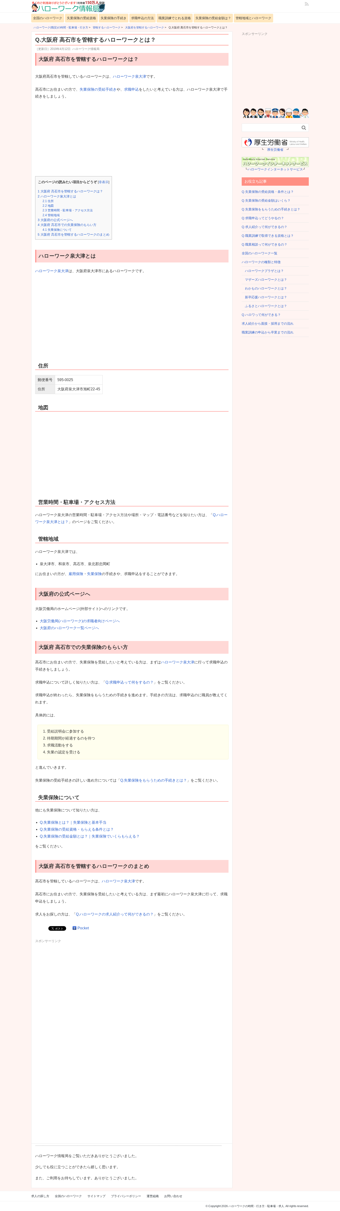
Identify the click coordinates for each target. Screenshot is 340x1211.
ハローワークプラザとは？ (263, 271)
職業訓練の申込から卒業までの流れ (268, 332)
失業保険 (94, 574)
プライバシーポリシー (126, 1196)
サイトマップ (96, 1196)
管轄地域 (51, 215)
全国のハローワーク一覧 (259, 253)
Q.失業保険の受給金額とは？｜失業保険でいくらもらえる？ (90, 836)
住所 (48, 201)
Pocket (83, 928)
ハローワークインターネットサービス (275, 169)
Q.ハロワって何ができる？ (261, 315)
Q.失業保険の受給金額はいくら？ (266, 200)
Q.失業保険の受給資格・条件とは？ (268, 192)
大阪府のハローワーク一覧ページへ (69, 628)
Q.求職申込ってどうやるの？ (263, 218)
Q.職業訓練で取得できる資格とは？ (268, 235)
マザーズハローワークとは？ (264, 279)
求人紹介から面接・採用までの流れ (268, 323)
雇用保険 (75, 574)
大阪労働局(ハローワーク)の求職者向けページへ (80, 621)
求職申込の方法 (142, 18)
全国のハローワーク (47, 18)
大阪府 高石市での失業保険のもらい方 (67, 225)
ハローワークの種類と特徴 (261, 262)
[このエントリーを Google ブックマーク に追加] (74, 928)
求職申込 (131, 89)
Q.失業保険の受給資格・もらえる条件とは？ (77, 829)
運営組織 (153, 1196)
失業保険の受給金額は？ (213, 18)
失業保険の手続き (114, 18)
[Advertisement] (132, 138)
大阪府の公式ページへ (55, 220)
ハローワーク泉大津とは (57, 196)
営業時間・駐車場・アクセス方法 (68, 210)
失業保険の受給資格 (81, 18)
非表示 (103, 182)
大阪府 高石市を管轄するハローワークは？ (70, 191)
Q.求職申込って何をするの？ (129, 682)
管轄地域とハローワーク (253, 18)
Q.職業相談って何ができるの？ (264, 244)
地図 (48, 205)
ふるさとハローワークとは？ (264, 306)
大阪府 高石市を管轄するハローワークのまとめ (73, 234)
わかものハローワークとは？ (264, 288)
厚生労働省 (275, 149)
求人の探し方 (40, 1196)
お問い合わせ (173, 1196)
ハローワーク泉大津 (129, 76)
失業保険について (57, 229)
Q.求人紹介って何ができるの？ (264, 227)
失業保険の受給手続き (98, 89)
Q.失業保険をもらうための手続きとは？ (153, 780)
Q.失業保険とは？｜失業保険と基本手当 (73, 822)
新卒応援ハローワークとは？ (264, 297)
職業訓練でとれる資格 (174, 18)
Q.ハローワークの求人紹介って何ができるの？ (115, 914)
